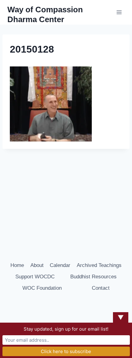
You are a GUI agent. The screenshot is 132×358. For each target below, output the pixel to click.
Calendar (60, 265)
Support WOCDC (35, 277)
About (37, 265)
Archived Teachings (99, 265)
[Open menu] (119, 12)
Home (17, 265)
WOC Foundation (42, 288)
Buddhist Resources (93, 277)
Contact (101, 288)
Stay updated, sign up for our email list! (66, 329)
